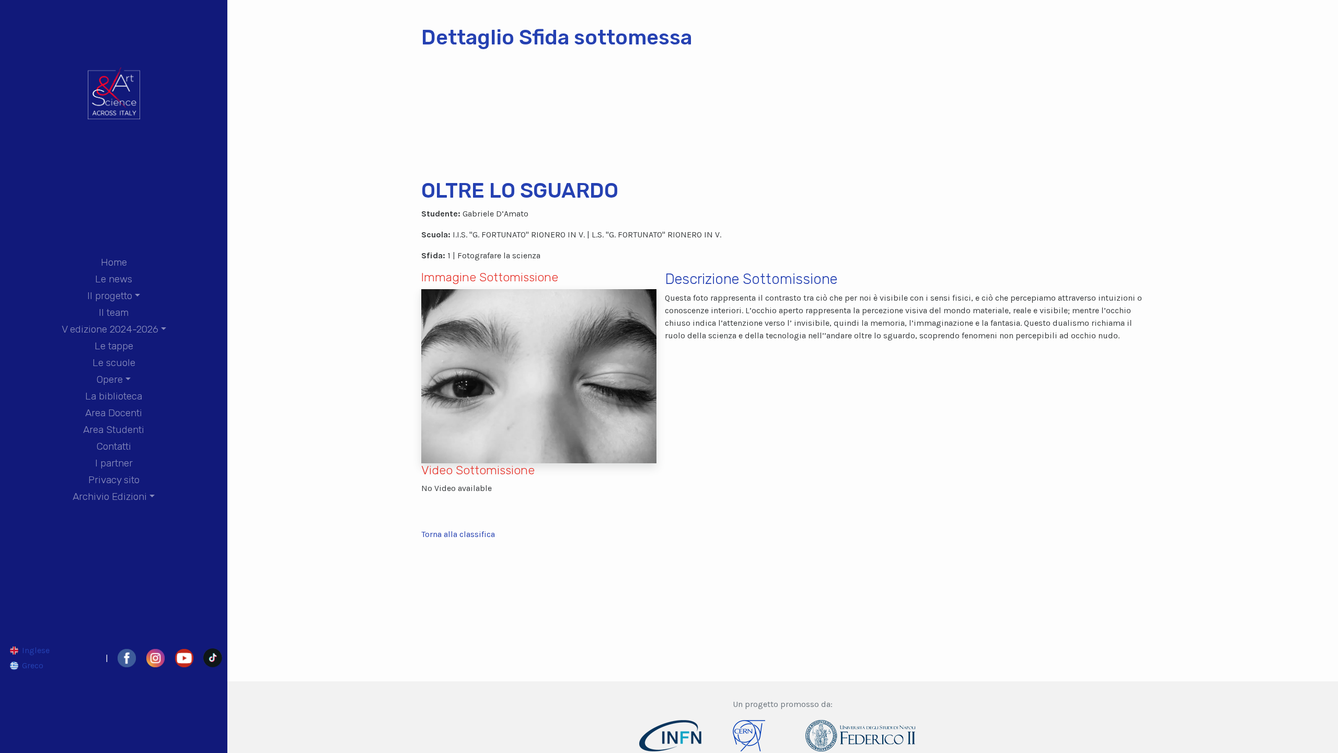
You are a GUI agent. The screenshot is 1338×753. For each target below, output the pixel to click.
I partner (114, 463)
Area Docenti (113, 413)
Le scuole (114, 363)
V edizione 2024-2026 (110, 329)
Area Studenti (113, 430)
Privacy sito (114, 480)
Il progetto (109, 296)
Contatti (114, 446)
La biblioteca (113, 396)
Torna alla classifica (458, 534)
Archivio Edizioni (110, 496)
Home (114, 262)
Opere (110, 379)
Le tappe (114, 346)
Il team (114, 312)
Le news (113, 279)
